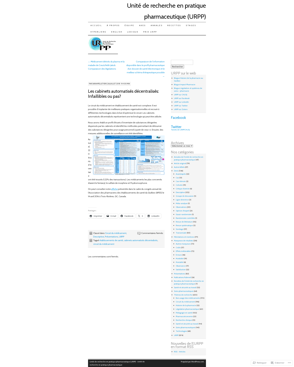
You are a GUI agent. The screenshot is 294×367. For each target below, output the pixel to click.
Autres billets (179, 167)
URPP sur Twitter (181, 105)
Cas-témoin (181, 181)
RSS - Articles (179, 351)
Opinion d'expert (182, 211)
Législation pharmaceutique (187, 309)
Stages (191, 25)
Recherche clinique (184, 320)
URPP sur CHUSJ (180, 94)
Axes (142, 25)
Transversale (181, 233)
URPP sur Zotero (180, 109)
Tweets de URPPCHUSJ (180, 130)
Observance (181, 266)
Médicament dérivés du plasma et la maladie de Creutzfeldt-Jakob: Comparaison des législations (106, 65)
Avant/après (181, 174)
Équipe (129, 25)
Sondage (179, 229)
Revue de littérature (184, 222)
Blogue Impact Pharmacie (184, 84)
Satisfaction (181, 269)
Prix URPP (150, 32)
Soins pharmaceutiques (183, 291)
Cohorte (179, 185)
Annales (156, 25)
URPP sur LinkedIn (181, 102)
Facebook (178, 117)
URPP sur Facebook (182, 98)
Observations (181, 207)
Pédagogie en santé (184, 313)
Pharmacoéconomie (184, 316)
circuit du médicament (103, 244)
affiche (114, 189)
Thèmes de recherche (183, 295)
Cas (177, 177)
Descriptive (98, 236)
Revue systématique (184, 225)
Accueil (96, 25)
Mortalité (179, 262)
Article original (180, 163)
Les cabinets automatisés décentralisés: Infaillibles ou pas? (123, 94)
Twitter (176, 127)
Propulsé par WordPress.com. (192, 361)
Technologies (181, 331)
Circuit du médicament (115, 233)
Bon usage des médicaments (188, 298)
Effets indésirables (183, 251)
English (116, 32)
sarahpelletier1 (99, 84)
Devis (176, 171)
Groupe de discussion (184, 196)
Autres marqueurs (183, 244)
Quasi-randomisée (183, 214)
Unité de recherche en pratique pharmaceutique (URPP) (113, 361)
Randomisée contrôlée (185, 218)
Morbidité (180, 258)
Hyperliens (98, 32)
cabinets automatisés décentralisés (141, 240)
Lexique (132, 32)
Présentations (111, 236)
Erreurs (179, 255)
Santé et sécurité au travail (185, 287)
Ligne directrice (182, 200)
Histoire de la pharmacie (186, 305)
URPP (121, 236)
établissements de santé (111, 240)
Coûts (178, 247)
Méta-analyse (181, 203)
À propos (113, 25)
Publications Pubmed (182, 277)
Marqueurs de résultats (183, 240)
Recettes (174, 25)
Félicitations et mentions (184, 237)
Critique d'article (182, 188)
